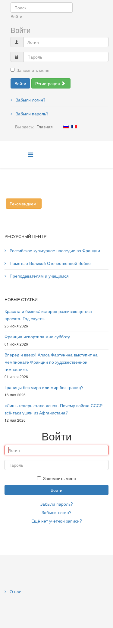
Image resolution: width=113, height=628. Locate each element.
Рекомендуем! (24, 204)
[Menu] (30, 154)
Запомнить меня (33, 70)
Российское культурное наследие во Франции (54, 250)
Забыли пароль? (31, 114)
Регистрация (48, 83)
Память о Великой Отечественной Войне (49, 263)
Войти (20, 83)
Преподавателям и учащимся (38, 276)
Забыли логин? (30, 100)
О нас (14, 591)
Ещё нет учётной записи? (56, 521)
